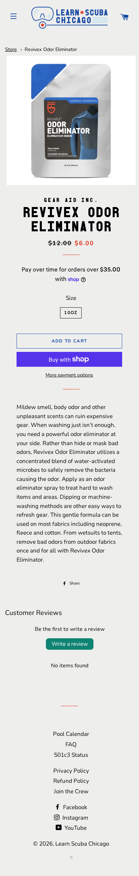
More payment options (69, 375)
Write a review (70, 644)
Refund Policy (71, 781)
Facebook (74, 807)
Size (71, 298)
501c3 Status (71, 755)
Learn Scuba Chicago (82, 844)
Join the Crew (71, 791)
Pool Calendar (71, 734)
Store (11, 49)
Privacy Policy (71, 771)
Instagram (74, 818)
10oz (70, 313)
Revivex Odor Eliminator (51, 49)
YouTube (75, 828)
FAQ (71, 744)
